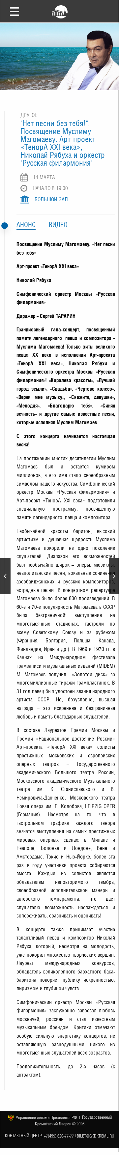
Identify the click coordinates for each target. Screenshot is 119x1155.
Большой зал (51, 199)
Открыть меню (14, 11)
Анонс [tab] (26, 225)
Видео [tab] (58, 225)
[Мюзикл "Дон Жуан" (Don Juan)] (114, 576)
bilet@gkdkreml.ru (95, 1136)
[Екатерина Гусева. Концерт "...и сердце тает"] (5, 576)
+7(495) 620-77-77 (59, 1136)
